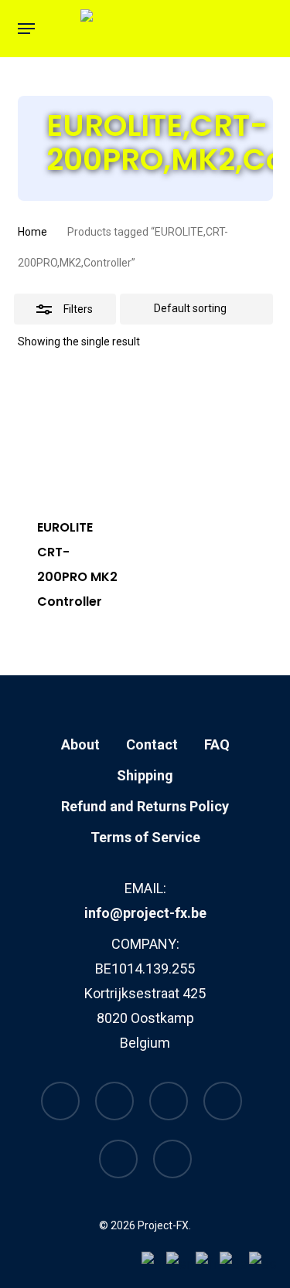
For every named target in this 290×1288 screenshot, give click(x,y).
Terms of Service (145, 837)
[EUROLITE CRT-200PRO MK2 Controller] (78, 434)
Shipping (145, 775)
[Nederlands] (154, 1263)
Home (32, 232)
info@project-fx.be (145, 913)
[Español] (263, 1263)
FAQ (217, 744)
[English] (181, 1263)
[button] (26, 28)
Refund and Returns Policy (145, 806)
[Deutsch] (234, 1263)
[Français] (208, 1263)
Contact (152, 744)
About (80, 744)
